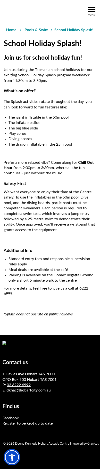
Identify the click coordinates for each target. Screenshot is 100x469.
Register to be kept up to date (27, 423)
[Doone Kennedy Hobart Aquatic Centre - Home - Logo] (26, 12)
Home (11, 30)
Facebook (10, 418)
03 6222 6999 (19, 385)
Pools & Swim (36, 30)
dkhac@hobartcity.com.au (29, 390)
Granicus (93, 443)
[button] (12, 457)
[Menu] (91, 10)
